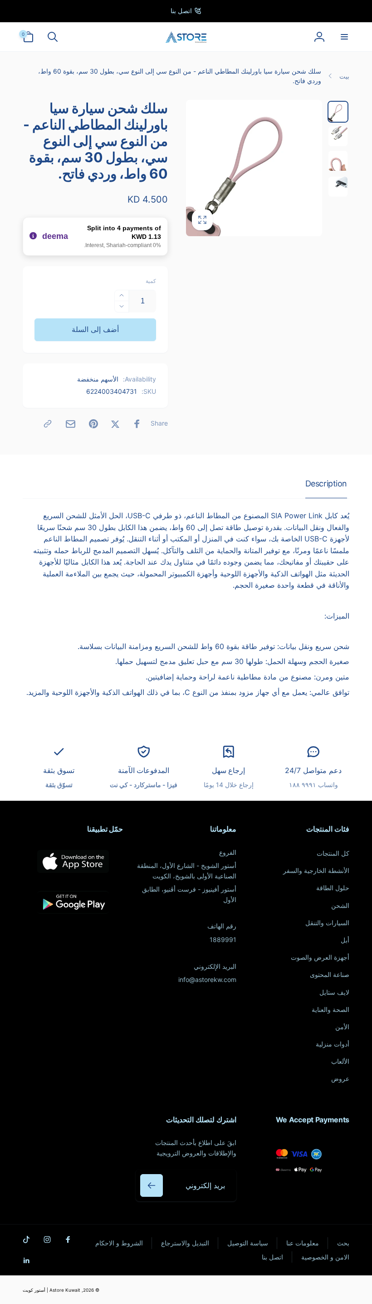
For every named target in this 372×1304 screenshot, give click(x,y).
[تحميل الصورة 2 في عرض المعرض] (338, 136)
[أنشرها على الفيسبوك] (137, 423)
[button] (344, 37)
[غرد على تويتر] (115, 423)
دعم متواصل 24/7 (313, 770)
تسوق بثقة (58, 770)
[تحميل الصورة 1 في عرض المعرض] (338, 112)
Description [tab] (326, 483)
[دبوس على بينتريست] (93, 423)
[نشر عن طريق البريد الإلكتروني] (70, 424)
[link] (186, 11)
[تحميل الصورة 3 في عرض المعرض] (338, 161)
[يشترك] (151, 1185)
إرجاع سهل (228, 770)
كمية (151, 281)
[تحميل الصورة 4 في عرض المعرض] (338, 187)
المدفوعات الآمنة (144, 770)
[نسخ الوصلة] (47, 423)
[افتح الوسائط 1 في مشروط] (254, 168)
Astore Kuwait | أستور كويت (51, 1290)
